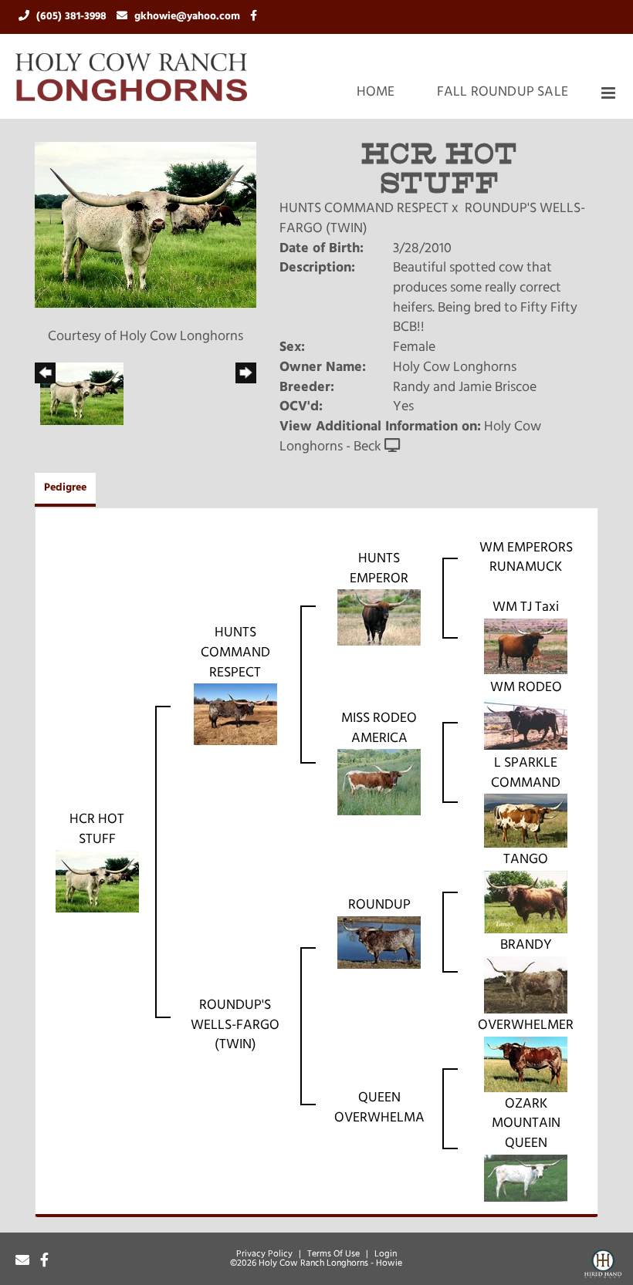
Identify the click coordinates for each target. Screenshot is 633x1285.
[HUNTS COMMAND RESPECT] (235, 715)
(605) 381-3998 (73, 16)
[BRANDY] (525, 985)
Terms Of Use (333, 1254)
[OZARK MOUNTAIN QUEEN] (525, 1179)
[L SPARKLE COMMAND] (525, 821)
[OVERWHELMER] (525, 1064)
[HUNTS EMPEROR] (379, 618)
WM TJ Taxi (526, 608)
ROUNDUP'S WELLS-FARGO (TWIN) (235, 1025)
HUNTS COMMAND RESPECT (364, 209)
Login (385, 1254)
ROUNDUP (379, 905)
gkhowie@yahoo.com (188, 16)
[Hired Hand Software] (602, 1266)
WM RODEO (526, 688)
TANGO (525, 860)
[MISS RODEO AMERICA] (379, 783)
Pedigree (65, 488)
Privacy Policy (264, 1254)
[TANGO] (525, 902)
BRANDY (526, 946)
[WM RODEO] (525, 724)
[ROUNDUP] (379, 942)
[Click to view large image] (145, 225)
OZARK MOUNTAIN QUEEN (526, 1124)
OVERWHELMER (526, 1026)
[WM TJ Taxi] (525, 647)
